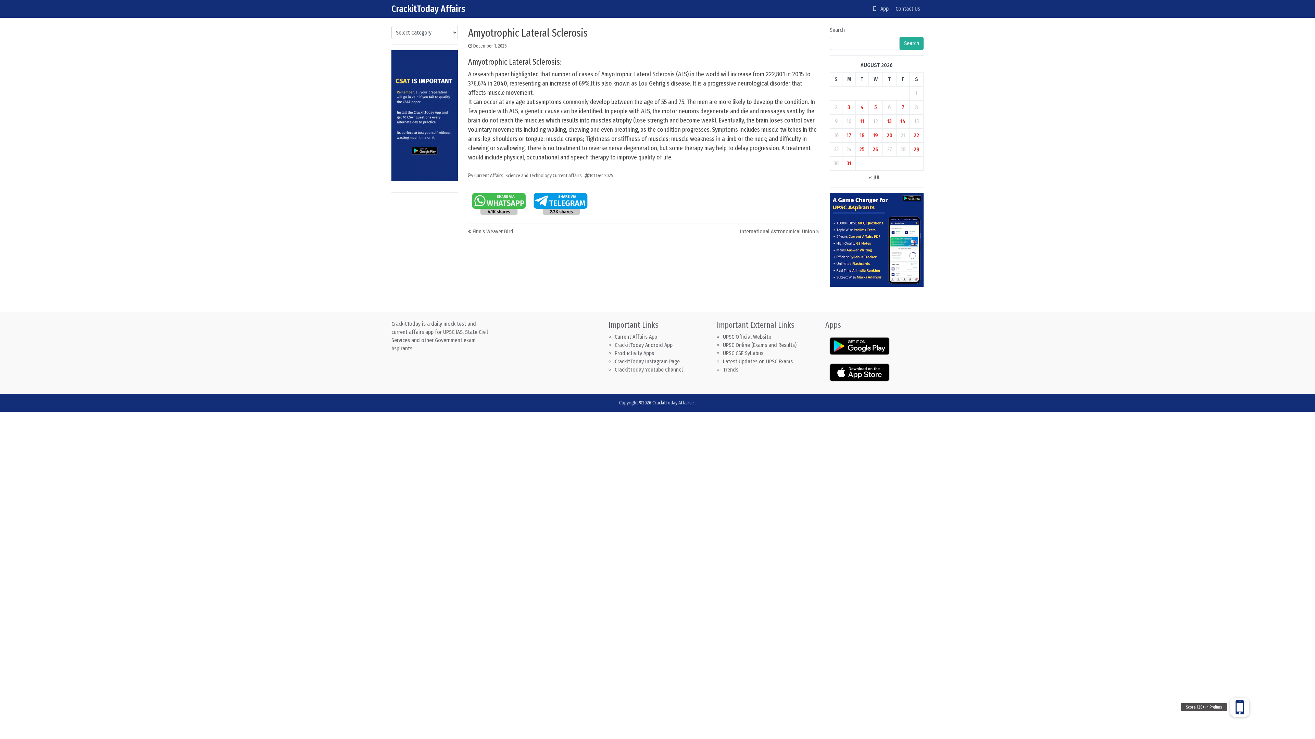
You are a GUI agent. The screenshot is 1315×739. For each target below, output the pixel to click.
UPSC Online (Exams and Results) (760, 345)
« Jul (874, 177)
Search (837, 30)
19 (875, 135)
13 (889, 121)
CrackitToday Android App (644, 345)
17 (849, 135)
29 (916, 149)
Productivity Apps (634, 353)
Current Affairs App (636, 337)
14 (902, 121)
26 (875, 149)
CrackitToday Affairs (428, 8)
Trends (730, 369)
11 (862, 121)
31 (849, 163)
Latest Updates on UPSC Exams (758, 361)
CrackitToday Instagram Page (647, 361)
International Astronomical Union (777, 231)
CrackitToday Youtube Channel (649, 369)
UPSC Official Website (747, 337)
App (882, 8)
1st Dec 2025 (601, 176)
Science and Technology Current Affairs (543, 176)
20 (889, 135)
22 (916, 135)
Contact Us (908, 8)
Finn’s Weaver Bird (493, 231)
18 (862, 135)
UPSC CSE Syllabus (744, 353)
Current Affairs (488, 176)
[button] (1239, 707)
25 (862, 149)
